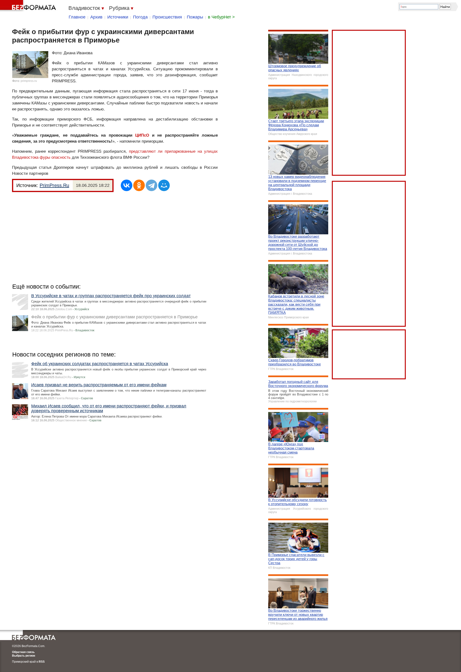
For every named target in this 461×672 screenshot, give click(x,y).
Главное (77, 17)
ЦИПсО (142, 135)
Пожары (195, 17)
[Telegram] (151, 185)
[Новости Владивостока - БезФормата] (29, 6)
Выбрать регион (23, 655)
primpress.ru (29, 81)
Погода (140, 17)
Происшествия (167, 17)
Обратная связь (23, 652)
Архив (96, 17)
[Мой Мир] (164, 185)
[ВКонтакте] (126, 185)
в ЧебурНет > (221, 17)
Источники (117, 17)
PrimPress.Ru (54, 185)
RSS (42, 661)
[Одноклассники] (139, 185)
